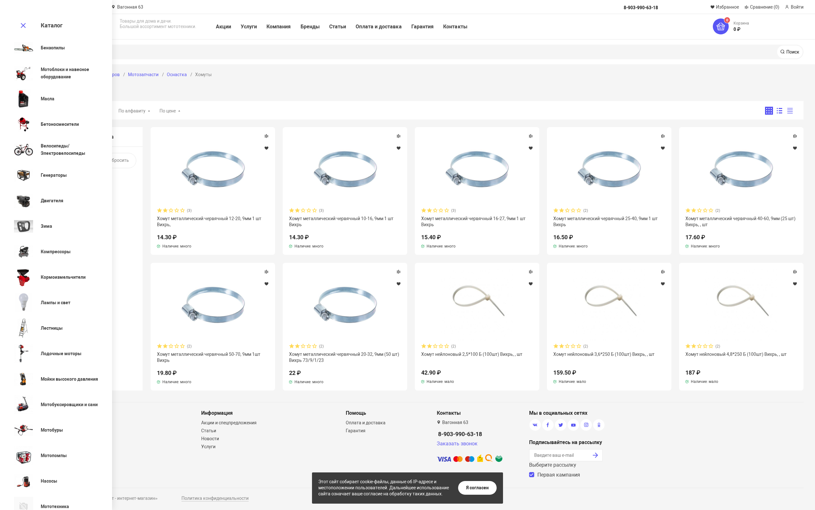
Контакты (455, 27)
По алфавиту (131, 110)
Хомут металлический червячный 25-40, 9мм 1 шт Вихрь (605, 221)
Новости (210, 438)
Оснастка (177, 74)
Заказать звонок (457, 444)
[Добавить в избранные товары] (266, 148)
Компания (278, 27)
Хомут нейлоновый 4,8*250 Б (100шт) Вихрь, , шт (736, 354)
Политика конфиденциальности (215, 498)
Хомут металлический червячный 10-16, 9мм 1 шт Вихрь (341, 221)
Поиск (792, 51)
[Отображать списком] (779, 111)
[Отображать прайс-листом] (790, 111)
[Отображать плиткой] (769, 111)
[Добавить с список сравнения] (266, 136)
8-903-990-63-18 (460, 434)
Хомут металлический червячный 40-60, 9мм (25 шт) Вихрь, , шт (740, 221)
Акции (223, 27)
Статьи (337, 27)
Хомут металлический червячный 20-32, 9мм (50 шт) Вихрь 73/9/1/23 (344, 357)
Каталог (52, 25)
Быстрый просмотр (213, 169)
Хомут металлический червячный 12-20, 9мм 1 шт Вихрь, (209, 221)
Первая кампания (558, 475)
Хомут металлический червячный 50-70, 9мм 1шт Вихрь (208, 357)
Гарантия (422, 27)
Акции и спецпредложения (229, 422)
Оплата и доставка (378, 27)
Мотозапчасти (143, 74)
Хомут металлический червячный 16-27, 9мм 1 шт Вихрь (473, 221)
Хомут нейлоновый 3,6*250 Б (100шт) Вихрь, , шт (604, 354)
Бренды (310, 27)
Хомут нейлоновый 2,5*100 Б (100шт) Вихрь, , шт (471, 354)
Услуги (249, 27)
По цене (167, 110)
